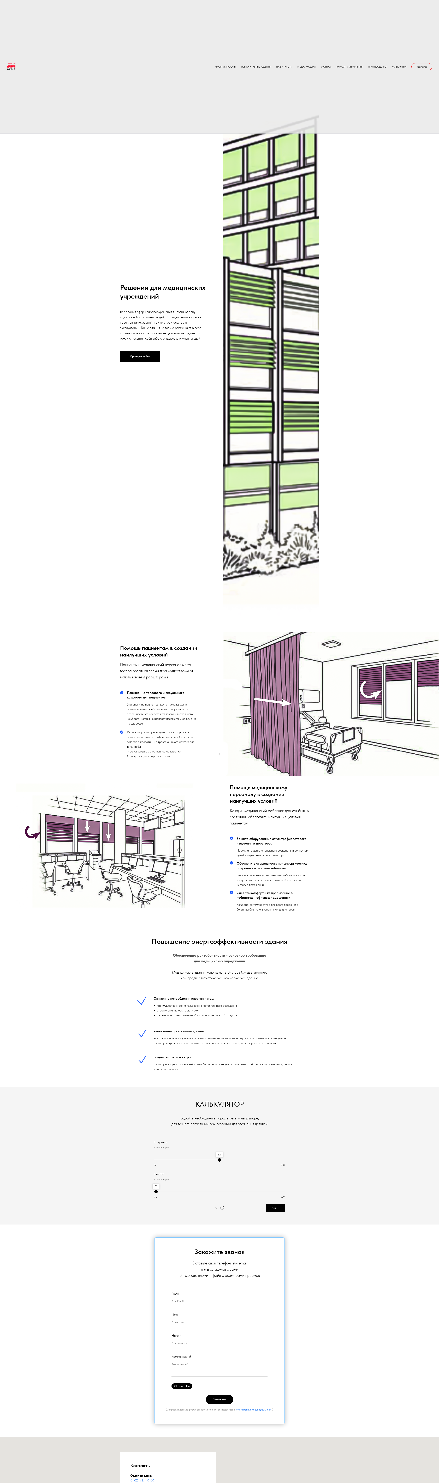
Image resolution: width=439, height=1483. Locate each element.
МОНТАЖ (326, 66)
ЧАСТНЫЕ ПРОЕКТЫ (225, 66)
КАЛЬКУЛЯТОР (399, 66)
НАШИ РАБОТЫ (284, 66)
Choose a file (182, 1386)
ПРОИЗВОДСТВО (377, 66)
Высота (159, 1174)
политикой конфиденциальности (254, 1409)
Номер (176, 1336)
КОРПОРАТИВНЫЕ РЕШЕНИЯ (256, 66)
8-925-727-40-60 (142, 1480)
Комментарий (181, 1356)
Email (175, 1294)
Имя (174, 1315)
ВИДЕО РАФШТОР (306, 66)
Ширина (160, 1142)
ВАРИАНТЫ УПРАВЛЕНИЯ (349, 66)
